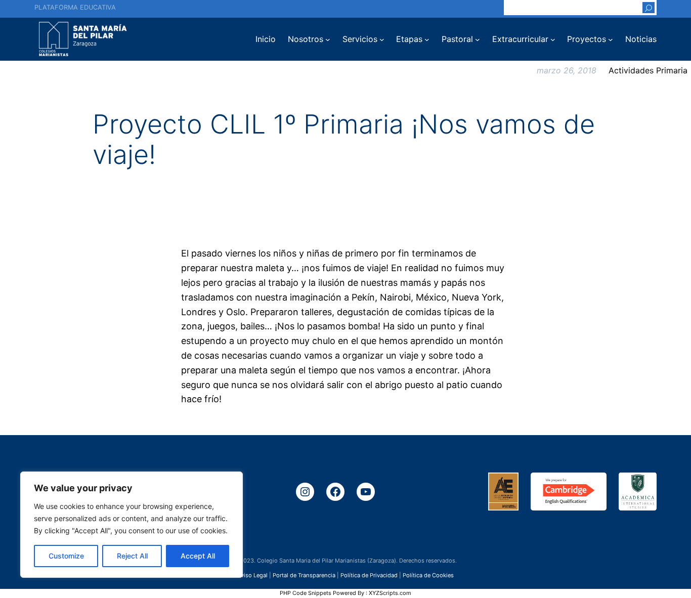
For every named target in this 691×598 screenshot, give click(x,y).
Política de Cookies (428, 574)
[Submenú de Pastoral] (477, 39)
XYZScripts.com (390, 592)
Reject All (132, 555)
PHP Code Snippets (305, 592)
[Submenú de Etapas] (426, 39)
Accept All (198, 555)
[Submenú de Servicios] (381, 39)
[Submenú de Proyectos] (610, 39)
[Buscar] (648, 7)
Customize (66, 555)
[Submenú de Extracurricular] (552, 39)
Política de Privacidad (369, 574)
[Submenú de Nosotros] (327, 39)
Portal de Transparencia (304, 574)
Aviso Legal (252, 574)
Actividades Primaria (648, 70)
